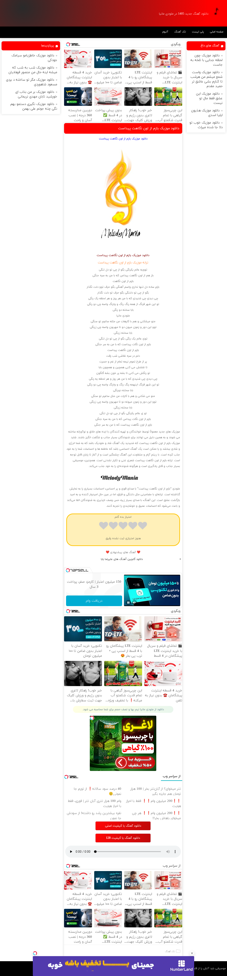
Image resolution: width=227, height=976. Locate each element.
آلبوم (165, 32)
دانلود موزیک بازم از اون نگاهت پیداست (148, 128)
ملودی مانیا (123, 316)
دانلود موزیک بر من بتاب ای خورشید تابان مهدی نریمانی (36, 94)
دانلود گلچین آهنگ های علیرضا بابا (122, 559)
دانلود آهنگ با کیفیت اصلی (123, 826)
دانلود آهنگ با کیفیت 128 (123, 838)
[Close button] (192, 953)
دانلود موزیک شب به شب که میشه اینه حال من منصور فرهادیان (32, 70)
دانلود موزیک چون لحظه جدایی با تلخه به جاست (206, 60)
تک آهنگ (180, 32)
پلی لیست (198, 32)
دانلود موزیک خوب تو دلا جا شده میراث (206, 125)
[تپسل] (35, 953)
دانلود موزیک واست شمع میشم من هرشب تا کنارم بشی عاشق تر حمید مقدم (206, 79)
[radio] (142, 526)
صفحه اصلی (216, 32)
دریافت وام (94, 600)
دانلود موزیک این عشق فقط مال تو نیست (209, 98)
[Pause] (128, 602)
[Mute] (134, 602)
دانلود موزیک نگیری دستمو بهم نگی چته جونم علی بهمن (33, 106)
